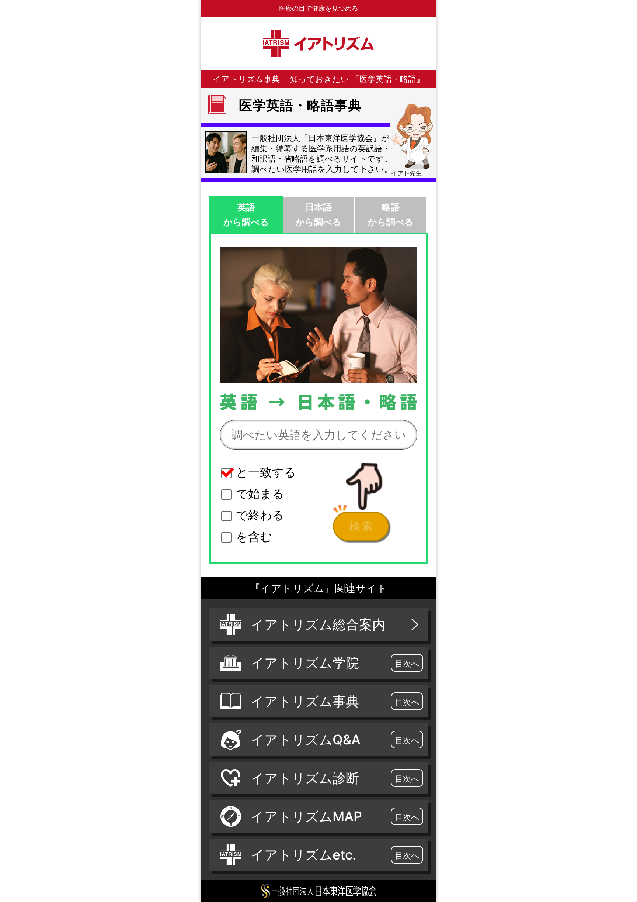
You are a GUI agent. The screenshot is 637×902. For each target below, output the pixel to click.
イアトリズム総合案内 (318, 624)
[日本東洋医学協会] (318, 891)
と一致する (266, 472)
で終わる (260, 515)
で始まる (260, 493)
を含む (254, 536)
